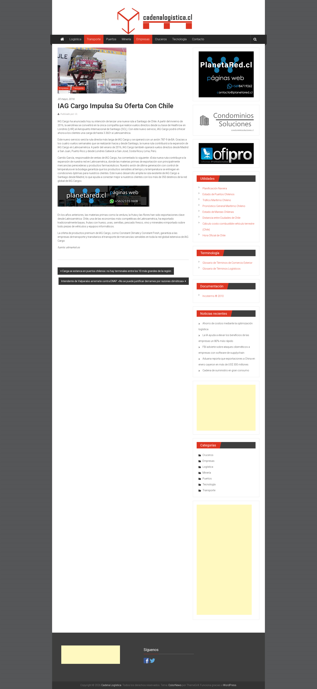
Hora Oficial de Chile (214, 235)
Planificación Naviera (215, 188)
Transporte (94, 39)
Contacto (198, 39)
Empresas (143, 39)
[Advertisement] (226, 408)
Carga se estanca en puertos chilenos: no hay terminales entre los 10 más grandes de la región (116, 271)
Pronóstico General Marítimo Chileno (224, 206)
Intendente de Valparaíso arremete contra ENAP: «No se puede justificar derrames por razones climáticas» (122, 281)
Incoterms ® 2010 (213, 296)
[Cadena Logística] (62, 39)
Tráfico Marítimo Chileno (217, 200)
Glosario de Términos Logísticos (222, 268)
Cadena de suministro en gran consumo (226, 370)
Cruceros (161, 39)
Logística (75, 39)
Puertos (111, 39)
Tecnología (179, 39)
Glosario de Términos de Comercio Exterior (227, 262)
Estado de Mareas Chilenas (218, 211)
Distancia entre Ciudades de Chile (221, 217)
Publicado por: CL (68, 114)
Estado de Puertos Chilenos (218, 194)
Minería (126, 39)
